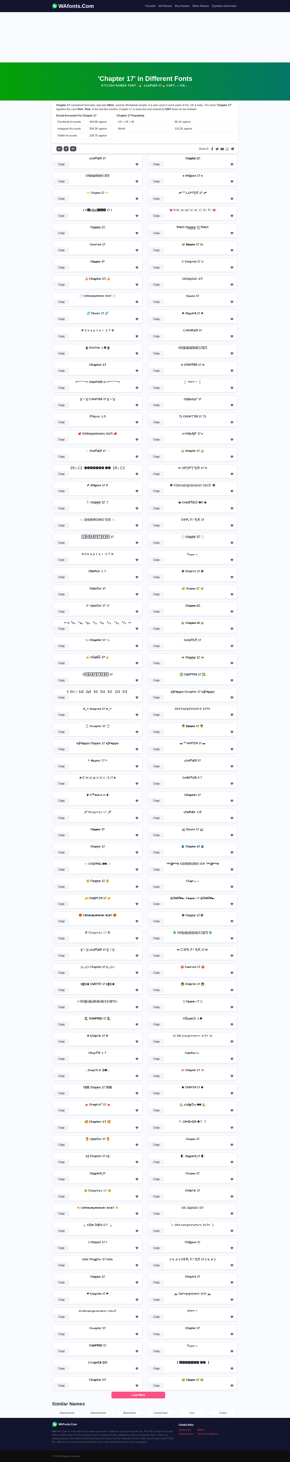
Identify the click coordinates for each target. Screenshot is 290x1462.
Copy (61, 164)
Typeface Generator (224, 6)
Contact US (185, 1429)
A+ (73, 148)
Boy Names (182, 6)
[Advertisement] (145, 37)
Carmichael (160, 1412)
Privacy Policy (186, 1433)
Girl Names (165, 6)
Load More (138, 1395)
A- (59, 148)
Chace (223, 1412)
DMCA (200, 1429)
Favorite (150, 6)
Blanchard (129, 1412)
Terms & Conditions (207, 1433)
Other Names (200, 6)
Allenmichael (98, 1412)
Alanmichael (67, 1412)
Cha (191, 1412)
